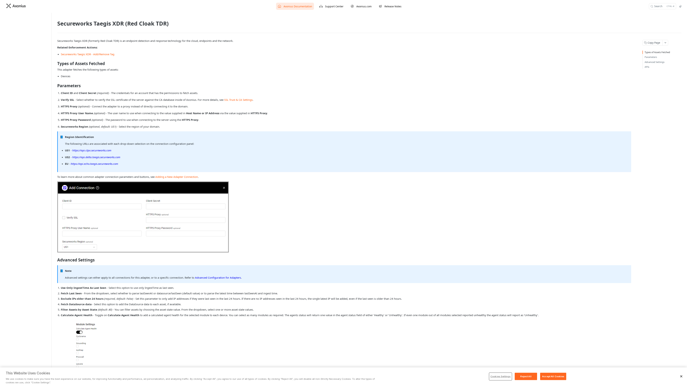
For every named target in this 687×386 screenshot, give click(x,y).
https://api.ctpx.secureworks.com (91, 150)
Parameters (651, 57)
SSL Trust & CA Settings (238, 100)
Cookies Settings (500, 376)
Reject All (525, 376)
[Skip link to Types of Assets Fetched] (54, 63)
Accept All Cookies (553, 376)
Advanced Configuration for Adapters (218, 277)
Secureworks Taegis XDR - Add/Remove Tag (87, 54)
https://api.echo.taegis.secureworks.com (94, 163)
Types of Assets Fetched (657, 52)
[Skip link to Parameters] (54, 85)
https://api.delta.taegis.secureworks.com (96, 157)
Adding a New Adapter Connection (176, 177)
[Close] (681, 376)
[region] (343, 376)
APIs (647, 66)
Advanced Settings (654, 62)
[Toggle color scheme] (680, 6)
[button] (143, 217)
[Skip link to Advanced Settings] (54, 260)
